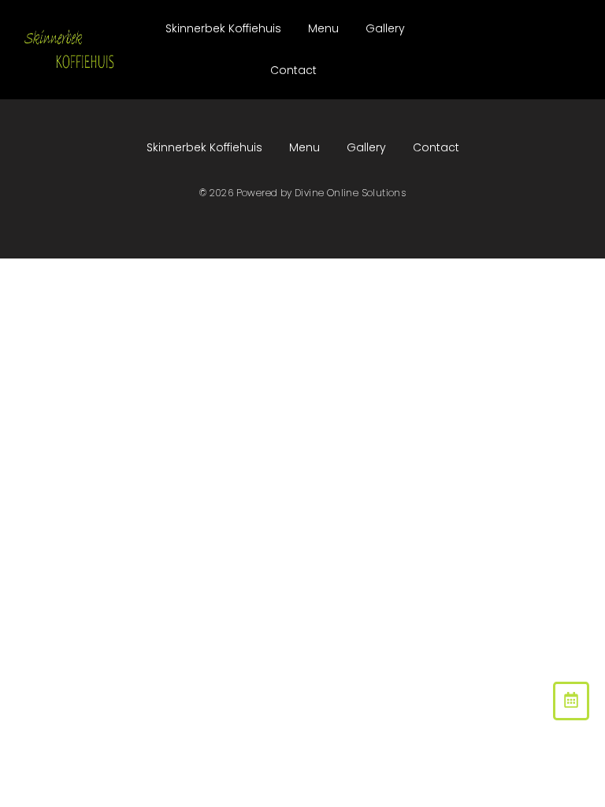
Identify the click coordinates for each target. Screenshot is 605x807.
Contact (293, 70)
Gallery (385, 28)
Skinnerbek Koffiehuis (223, 28)
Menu (323, 28)
